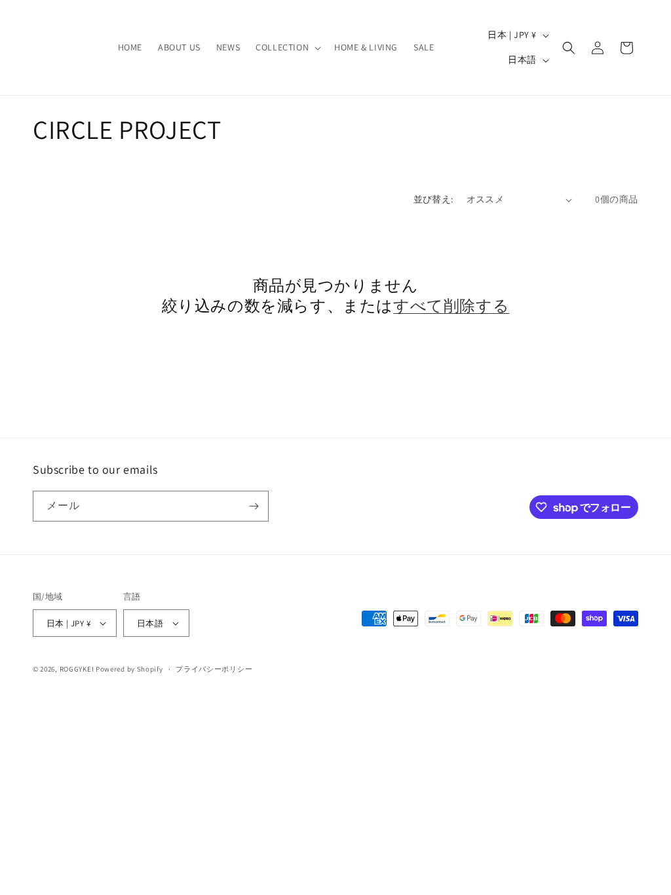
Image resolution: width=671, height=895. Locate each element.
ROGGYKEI (77, 669)
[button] (287, 47)
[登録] (253, 506)
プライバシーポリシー (214, 669)
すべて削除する (451, 305)
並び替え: (433, 199)
